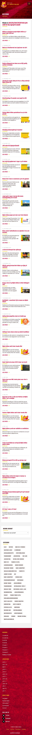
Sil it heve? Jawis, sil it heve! (9, 509)
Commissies (5, 705)
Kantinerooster (8, 613)
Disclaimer (18, 729)
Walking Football (22, 616)
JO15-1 (4, 669)
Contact (4, 708)
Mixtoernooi (20, 580)
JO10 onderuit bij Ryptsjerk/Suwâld (10, 145)
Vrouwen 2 (5, 652)
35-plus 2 (4, 647)
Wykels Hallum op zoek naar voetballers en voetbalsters (15, 428)
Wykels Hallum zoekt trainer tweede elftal (12, 346)
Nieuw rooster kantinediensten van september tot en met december (15, 231)
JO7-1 (4, 691)
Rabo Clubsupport (8, 577)
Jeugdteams (5, 659)
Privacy (6, 595)
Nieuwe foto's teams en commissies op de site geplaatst (15, 179)
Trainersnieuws (8, 586)
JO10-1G (4, 683)
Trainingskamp (7, 556)
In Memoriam (18, 550)
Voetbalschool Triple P (19, 586)
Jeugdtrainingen (18, 613)
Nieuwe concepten (19, 601)
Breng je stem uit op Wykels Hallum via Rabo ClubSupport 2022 (15, 283)
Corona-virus (18, 577)
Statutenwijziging (20, 553)
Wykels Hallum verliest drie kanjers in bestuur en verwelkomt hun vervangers (14, 476)
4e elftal (4, 642)
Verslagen (6, 616)
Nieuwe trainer (7, 583)
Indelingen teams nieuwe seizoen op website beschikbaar (15, 332)
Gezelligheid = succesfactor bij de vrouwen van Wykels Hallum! (15, 300)
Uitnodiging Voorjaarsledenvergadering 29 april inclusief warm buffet (15, 492)
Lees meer (5, 40)
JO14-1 (4, 672)
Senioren (4, 632)
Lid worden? (5, 703)
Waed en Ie (6, 562)
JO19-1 (4, 662)
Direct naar (5, 695)
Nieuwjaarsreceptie (9, 553)
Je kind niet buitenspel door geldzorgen (11, 249)
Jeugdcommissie (17, 583)
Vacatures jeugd (8, 550)
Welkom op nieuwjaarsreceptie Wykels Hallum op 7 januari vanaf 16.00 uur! (14, 32)
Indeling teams (7, 589)
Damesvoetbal (7, 604)
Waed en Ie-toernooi (20, 547)
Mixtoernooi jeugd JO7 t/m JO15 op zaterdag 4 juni (14, 460)
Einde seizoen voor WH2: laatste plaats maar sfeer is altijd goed (14, 380)
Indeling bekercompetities (10, 571)
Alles (5, 547)
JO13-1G (4, 674)
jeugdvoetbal (7, 559)
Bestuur (11, 547)
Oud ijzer (25, 556)
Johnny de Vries (8, 574)
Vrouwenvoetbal (8, 592)
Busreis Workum (19, 565)
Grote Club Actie (8, 601)
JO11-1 (4, 681)
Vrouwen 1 (5, 650)
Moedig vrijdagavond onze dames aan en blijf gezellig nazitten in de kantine (14, 64)
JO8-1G (4, 688)
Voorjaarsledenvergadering (11, 598)
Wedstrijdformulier (9, 619)
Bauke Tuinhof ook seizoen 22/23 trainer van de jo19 (14, 362)
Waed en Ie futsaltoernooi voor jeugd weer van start (14, 47)
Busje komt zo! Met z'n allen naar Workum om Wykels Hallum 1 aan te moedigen (15, 397)
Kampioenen (17, 607)
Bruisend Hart (7, 610)
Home (7, 729)
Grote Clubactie (17, 604)
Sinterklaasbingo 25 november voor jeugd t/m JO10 (14, 98)
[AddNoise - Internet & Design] (15, 733)
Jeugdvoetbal (17, 556)
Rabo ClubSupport (20, 568)
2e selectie (5, 638)
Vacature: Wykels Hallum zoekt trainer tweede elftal (14, 412)
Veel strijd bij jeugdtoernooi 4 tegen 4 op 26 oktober (14, 161)
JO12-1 (4, 676)
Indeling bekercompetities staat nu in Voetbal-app (14, 316)
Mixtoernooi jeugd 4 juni (20, 589)
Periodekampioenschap (9, 580)
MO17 (4, 667)
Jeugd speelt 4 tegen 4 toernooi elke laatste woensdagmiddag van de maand (12, 196)
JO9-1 (4, 686)
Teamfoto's (21, 571)
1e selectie (5, 635)
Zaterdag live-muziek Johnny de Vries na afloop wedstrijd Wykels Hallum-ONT (15, 81)
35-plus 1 (4, 645)
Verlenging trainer (8, 568)
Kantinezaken (5, 701)
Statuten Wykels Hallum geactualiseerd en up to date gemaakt (14, 113)
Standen (13, 616)
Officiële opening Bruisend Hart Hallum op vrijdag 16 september (14, 266)
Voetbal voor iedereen (18, 559)
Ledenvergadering (8, 565)
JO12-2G (4, 679)
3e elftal (4, 640)
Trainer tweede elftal (15, 595)
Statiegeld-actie (8, 607)
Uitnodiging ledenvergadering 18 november (12, 130)
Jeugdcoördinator (19, 592)
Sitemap (24, 729)
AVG (15, 574)
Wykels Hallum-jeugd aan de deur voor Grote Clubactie (15, 215)
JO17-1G (4, 664)
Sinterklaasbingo (17, 610)
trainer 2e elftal (15, 562)
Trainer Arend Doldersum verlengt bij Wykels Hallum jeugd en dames (14, 443)
